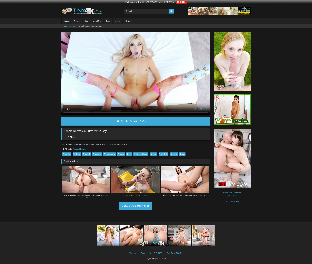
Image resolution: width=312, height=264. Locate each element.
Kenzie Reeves (79, 149)
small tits (164, 154)
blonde (77, 154)
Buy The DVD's (232, 201)
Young (117, 21)
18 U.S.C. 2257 (155, 253)
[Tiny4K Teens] (82, 11)
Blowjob (77, 21)
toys (183, 154)
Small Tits (97, 21)
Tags (143, 253)
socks (175, 154)
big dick (68, 154)
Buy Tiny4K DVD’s (175, 253)
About (72, 137)
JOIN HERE (181, 2)
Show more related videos (135, 206)
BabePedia (232, 196)
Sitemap (132, 253)
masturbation (110, 154)
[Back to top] (304, 256)
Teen (108, 21)
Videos (72, 26)
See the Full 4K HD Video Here (137, 121)
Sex (86, 21)
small (154, 154)
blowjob (87, 154)
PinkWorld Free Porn (232, 193)
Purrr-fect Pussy (142, 154)
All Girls (128, 21)
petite (122, 154)
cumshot (98, 154)
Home (66, 21)
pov (130, 154)
